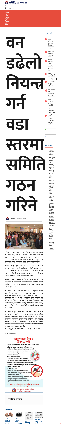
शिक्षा (6, 18)
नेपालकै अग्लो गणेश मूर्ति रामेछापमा (51, 152)
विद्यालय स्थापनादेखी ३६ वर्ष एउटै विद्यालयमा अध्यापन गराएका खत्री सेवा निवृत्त (52, 220)
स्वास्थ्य (7, 22)
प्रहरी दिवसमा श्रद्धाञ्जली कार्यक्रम (52, 158)
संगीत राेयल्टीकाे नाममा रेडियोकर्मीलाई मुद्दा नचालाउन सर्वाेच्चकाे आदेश (51, 93)
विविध (6, 25)
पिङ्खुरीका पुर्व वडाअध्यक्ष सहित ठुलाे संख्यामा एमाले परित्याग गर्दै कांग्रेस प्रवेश (51, 208)
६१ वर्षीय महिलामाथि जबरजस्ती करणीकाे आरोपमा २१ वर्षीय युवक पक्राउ (50, 65)
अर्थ (6, 23)
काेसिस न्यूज (12, 219)
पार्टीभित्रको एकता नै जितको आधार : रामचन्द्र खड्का (51, 190)
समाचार (7, 14)
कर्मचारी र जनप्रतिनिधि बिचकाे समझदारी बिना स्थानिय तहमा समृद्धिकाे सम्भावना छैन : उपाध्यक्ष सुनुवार (51, 106)
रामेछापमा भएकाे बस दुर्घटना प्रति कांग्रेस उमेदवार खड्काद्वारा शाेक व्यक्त (51, 245)
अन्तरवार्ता (7, 17)
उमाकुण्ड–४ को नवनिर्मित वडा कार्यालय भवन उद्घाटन (51, 54)
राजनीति (7, 15)
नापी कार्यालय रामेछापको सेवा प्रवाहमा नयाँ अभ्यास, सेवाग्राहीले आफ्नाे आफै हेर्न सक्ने (51, 168)
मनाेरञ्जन (7, 20)
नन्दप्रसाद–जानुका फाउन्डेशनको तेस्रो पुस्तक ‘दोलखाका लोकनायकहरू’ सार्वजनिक (51, 43)
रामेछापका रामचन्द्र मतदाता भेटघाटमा (51, 198)
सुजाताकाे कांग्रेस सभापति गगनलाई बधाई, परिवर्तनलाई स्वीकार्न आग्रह (51, 233)
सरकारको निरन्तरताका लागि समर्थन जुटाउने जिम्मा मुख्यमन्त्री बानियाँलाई (51, 119)
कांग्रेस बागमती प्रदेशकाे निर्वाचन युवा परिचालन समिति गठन (52, 180)
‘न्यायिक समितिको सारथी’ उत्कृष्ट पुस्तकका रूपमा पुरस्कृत (51, 76)
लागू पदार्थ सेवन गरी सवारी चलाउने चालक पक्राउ (51, 84)
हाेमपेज (7, 12)
